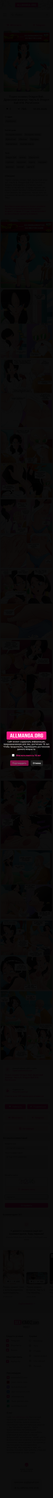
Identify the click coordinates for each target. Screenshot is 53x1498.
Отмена (37, 763)
